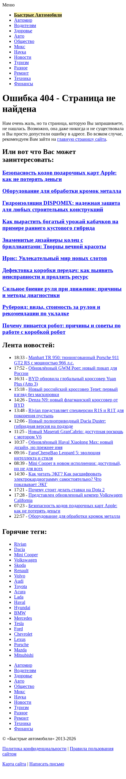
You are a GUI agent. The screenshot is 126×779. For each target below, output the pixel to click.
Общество (24, 41)
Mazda (20, 649)
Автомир (23, 20)
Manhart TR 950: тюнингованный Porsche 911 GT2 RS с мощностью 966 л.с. (66, 360)
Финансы (23, 83)
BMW (20, 612)
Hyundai (22, 607)
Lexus (19, 639)
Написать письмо (46, 763)
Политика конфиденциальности (34, 748)
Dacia (19, 549)
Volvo (19, 575)
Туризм (21, 62)
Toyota (20, 586)
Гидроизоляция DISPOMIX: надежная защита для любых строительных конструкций (61, 206)
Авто (19, 35)
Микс (19, 46)
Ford (18, 628)
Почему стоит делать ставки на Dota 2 (66, 489)
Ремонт (21, 73)
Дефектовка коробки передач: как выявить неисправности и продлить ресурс (57, 273)
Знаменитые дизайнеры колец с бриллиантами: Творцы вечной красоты (54, 243)
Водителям (25, 25)
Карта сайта (14, 763)
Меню (8, 4)
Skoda (20, 565)
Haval (19, 602)
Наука (20, 51)
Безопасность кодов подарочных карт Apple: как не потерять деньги (59, 176)
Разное (21, 67)
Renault (21, 570)
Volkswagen (25, 559)
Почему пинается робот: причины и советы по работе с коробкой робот (61, 328)
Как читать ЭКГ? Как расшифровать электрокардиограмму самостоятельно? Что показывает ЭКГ (57, 479)
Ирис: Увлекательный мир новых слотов (54, 258)
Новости (22, 57)
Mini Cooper (26, 554)
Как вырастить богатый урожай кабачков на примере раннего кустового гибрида (60, 224)
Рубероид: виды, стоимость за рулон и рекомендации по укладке (51, 310)
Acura (19, 591)
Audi (18, 581)
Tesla (19, 623)
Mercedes (23, 618)
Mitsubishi (23, 655)
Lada (18, 596)
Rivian (20, 544)
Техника (22, 78)
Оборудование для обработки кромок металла (61, 191)
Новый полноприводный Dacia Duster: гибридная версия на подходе (60, 423)
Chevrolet (23, 633)
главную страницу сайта (81, 139)
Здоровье (23, 30)
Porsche (21, 644)
